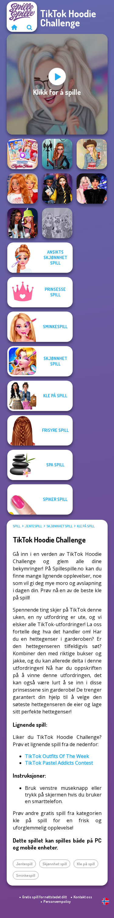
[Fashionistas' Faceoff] (22, 223)
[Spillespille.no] (14, 27)
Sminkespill (25, 875)
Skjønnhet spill (59, 526)
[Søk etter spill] (29, 27)
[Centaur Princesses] (57, 154)
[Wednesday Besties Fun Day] (92, 188)
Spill (16, 526)
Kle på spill (86, 526)
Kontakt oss (83, 897)
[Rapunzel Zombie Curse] (57, 223)
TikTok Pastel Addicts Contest (59, 762)
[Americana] (92, 154)
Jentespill (33, 526)
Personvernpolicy (57, 901)
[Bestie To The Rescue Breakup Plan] (22, 188)
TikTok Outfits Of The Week (57, 756)
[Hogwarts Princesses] (57, 188)
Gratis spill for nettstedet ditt (44, 897)
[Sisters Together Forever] (22, 154)
